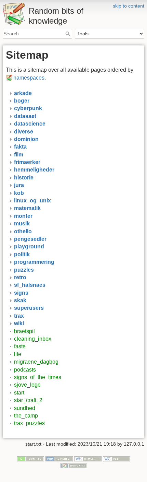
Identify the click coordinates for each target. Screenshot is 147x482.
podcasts (25, 370)
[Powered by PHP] (59, 458)
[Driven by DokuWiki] (73, 465)
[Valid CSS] (116, 458)
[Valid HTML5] (88, 458)
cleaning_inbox (32, 339)
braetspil (24, 331)
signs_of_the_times (37, 377)
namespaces (28, 78)
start (19, 393)
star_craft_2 (28, 400)
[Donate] (30, 458)
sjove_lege (27, 385)
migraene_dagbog (36, 362)
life (17, 354)
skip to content (128, 6)
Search (68, 33)
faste (20, 346)
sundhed (24, 408)
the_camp (26, 416)
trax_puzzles (29, 423)
